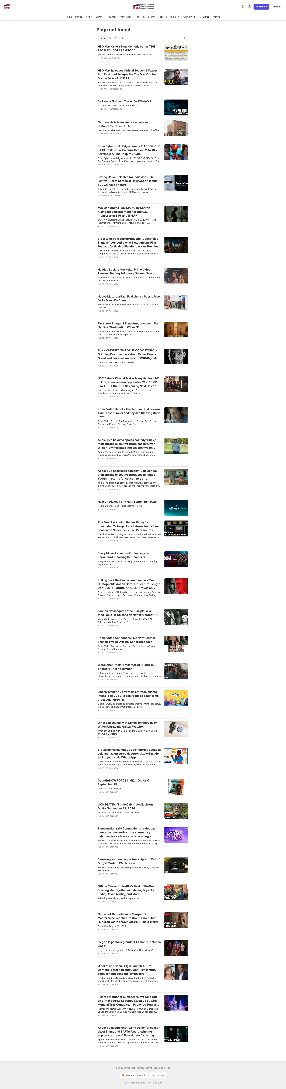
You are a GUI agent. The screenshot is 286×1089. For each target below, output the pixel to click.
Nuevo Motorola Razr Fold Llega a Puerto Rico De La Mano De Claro (129, 298)
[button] (68, 16)
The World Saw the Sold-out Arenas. (116, 362)
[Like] (100, 62)
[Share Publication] (249, 7)
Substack (128, 1082)
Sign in (277, 6)
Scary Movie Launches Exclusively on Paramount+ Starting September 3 (123, 555)
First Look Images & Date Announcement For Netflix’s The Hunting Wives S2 (128, 325)
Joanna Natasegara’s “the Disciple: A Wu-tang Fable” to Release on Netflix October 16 (127, 613)
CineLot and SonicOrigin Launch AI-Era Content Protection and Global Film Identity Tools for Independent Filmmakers (127, 969)
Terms (149, 1067)
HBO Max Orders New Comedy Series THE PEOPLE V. (125, 54)
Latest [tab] (103, 38)
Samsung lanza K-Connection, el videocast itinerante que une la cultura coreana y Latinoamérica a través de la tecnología (127, 832)
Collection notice (162, 1067)
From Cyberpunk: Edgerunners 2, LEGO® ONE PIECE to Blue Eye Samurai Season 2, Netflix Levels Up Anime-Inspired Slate (129, 150)
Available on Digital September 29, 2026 (118, 812)
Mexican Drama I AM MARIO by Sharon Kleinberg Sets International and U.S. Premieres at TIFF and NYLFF (124, 211)
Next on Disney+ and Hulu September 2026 (127, 501)
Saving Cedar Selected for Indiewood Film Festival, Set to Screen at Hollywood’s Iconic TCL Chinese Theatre (127, 181)
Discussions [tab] (120, 38)
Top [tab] (110, 38)
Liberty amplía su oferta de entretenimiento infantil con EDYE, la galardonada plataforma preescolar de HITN (128, 695)
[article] (143, 54)
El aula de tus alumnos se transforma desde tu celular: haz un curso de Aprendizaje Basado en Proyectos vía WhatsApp (129, 753)
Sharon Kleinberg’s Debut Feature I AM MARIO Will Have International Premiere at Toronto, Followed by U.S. (127, 221)
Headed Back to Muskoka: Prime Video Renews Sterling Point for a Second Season (127, 271)
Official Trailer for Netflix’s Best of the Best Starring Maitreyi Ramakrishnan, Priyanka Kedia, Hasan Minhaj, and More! (127, 890)
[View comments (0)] (119, 62)
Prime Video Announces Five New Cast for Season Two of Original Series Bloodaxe (126, 640)
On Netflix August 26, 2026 (112, 926)
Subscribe (261, 6)
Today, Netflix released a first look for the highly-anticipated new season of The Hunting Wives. (128, 333)
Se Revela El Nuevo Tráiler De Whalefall (124, 101)
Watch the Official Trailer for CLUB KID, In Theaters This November (126, 667)
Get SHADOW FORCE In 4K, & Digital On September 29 (124, 782)
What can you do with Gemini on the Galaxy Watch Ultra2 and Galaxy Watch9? (127, 724)
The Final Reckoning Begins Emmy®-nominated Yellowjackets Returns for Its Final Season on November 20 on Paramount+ (128, 526)
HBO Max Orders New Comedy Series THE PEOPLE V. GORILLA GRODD (126, 48)
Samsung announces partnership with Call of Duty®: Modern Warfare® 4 (129, 861)
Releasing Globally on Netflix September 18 (120, 898)
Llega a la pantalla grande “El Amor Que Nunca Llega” (129, 944)
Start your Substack (135, 1075)
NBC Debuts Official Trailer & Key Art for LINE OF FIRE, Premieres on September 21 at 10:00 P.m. (125, 392)
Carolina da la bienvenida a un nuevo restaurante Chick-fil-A (123, 124)
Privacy (140, 1067)
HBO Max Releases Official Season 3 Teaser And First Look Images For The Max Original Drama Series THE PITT (127, 74)
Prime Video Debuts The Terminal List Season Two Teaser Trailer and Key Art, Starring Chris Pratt (129, 413)
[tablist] (113, 38)
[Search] (243, 7)
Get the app (158, 1075)
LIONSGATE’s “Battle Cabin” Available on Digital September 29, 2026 (125, 806)
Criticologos (115, 58)
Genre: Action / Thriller (109, 788)
